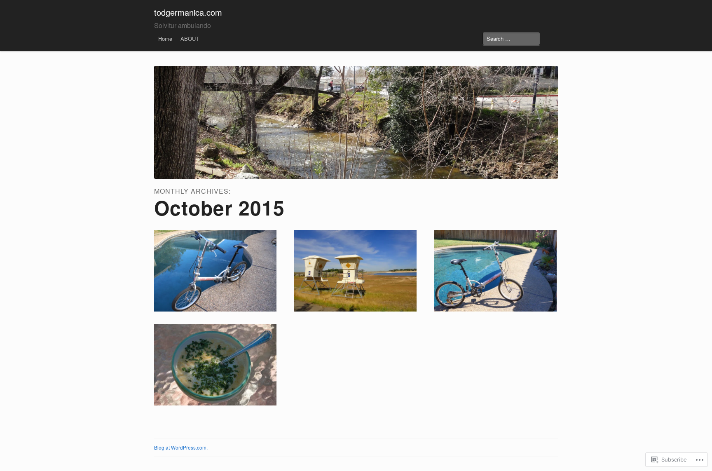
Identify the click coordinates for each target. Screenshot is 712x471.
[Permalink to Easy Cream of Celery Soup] (215, 364)
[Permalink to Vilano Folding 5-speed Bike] (495, 271)
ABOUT (189, 38)
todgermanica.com (188, 12)
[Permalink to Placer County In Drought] (355, 271)
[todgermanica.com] (356, 122)
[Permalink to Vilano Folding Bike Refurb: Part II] (215, 271)
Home (165, 38)
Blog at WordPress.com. (181, 447)
